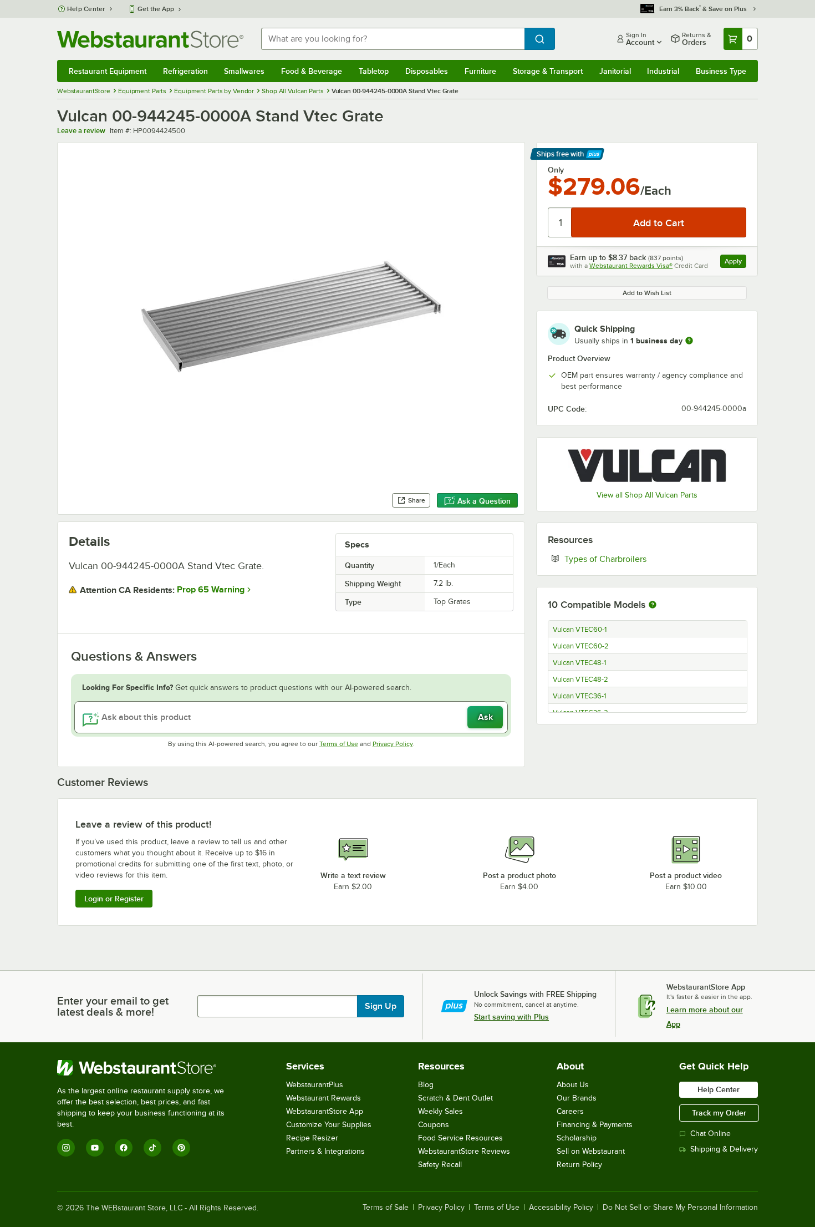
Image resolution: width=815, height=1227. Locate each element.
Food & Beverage (311, 71)
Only (556, 169)
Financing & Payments (595, 1124)
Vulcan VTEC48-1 (579, 663)
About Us (573, 1085)
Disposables (426, 71)
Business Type (721, 71)
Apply (735, 262)
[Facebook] (124, 1148)
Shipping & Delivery (724, 1149)
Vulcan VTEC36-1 (579, 696)
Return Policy (579, 1164)
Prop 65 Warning (210, 590)
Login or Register (114, 898)
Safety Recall (440, 1164)
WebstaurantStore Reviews (464, 1151)
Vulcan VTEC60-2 (581, 646)
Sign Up (380, 1006)
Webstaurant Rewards (323, 1098)
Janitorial (615, 71)
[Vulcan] (647, 465)
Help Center (86, 9)
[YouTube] (95, 1148)
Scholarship (577, 1138)
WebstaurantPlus (314, 1085)
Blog (426, 1085)
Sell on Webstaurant (591, 1151)
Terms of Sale (386, 1207)
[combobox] (392, 39)
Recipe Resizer (312, 1138)
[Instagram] (66, 1148)
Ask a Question (484, 500)
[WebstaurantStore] (148, 1068)
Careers (570, 1111)
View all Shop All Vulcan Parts (647, 495)
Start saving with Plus (511, 1016)
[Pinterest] (181, 1148)
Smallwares (244, 71)
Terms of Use (338, 744)
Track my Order (719, 1112)
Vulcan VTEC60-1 (580, 629)
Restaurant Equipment (107, 71)
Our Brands (577, 1098)
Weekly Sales (440, 1111)
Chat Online (710, 1133)
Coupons (433, 1124)
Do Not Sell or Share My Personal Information (680, 1207)
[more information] (689, 341)
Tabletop (374, 71)
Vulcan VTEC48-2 (580, 679)
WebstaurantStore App (324, 1111)
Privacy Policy (393, 744)
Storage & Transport (548, 71)
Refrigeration (185, 71)
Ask (485, 717)
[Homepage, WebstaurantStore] (150, 39)
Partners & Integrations (325, 1151)
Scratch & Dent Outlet (455, 1098)
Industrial (663, 71)
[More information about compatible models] (652, 605)
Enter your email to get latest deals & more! (113, 1006)
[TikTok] (152, 1148)
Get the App (155, 9)
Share (416, 500)
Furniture (480, 71)
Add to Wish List (647, 293)
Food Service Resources (460, 1138)
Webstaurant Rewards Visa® (631, 266)
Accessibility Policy (561, 1207)
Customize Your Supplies (328, 1124)
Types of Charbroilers (639, 559)
